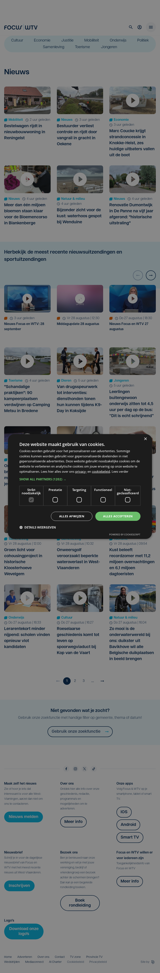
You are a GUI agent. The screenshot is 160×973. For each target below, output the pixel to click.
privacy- (81, 471)
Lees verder (120, 471)
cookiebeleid (101, 471)
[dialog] (80, 486)
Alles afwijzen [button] (71, 516)
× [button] (145, 439)
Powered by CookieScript (124, 534)
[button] (79, 479)
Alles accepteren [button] (117, 516)
